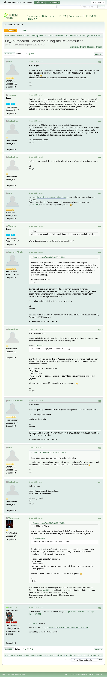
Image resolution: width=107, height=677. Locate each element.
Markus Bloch (15, 252)
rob (10, 61)
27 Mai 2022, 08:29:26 (36, 482)
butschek (13, 121)
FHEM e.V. (32, 18)
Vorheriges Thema (78, 47)
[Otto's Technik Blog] (7, 640)
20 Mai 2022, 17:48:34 (36, 329)
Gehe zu (67, 660)
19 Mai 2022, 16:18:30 (36, 95)
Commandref (76, 16)
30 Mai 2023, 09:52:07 (36, 607)
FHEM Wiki (92, 16)
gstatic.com (33, 204)
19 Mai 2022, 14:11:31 (36, 61)
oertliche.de (48, 590)
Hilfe (66, 674)
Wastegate (13, 518)
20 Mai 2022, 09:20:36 (36, 193)
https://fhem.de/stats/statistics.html (51, 197)
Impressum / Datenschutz (42, 16)
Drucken (98, 54)
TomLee (12, 95)
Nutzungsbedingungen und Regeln (82, 674)
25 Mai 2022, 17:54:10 (36, 400)
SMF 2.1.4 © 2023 (8, 674)
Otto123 (12, 607)
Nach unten (9, 54)
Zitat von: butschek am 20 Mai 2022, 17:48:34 (49, 523)
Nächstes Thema (94, 47)
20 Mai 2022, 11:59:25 (36, 226)
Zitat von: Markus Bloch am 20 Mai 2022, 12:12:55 (50, 452)
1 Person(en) (33, 623)
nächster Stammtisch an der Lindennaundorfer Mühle (68, 627)
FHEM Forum (11, 16)
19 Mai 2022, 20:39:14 (36, 121)
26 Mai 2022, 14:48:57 (36, 447)
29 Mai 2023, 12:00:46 (36, 518)
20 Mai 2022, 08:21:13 (36, 157)
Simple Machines (19, 674)
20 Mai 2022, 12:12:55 (36, 252)
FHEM (62, 16)
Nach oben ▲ (100, 674)
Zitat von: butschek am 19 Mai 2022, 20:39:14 (49, 257)
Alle (32, 53)
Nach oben (9, 649)
